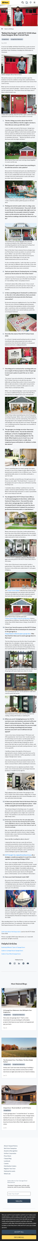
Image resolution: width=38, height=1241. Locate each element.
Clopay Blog (7, 1158)
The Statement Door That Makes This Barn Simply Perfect (18, 1061)
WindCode (7, 1173)
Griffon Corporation (10, 1153)
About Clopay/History (10, 1146)
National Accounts (9, 1171)
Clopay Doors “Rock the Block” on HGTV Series (17, 1108)
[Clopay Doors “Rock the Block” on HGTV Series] (19, 1095)
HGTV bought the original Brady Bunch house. (18, 855)
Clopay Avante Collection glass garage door (18, 633)
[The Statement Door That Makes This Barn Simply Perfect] (19, 1047)
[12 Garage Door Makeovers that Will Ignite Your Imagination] (19, 998)
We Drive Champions (10, 1148)
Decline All (19, 1237)
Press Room (7, 1156)
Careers (6, 1163)
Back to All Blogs (9, 29)
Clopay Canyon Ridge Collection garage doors (17, 618)
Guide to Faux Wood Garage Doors (11, 954)
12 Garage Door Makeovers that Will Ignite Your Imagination (17, 1011)
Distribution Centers (10, 1166)
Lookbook (7, 1161)
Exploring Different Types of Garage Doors (13, 947)
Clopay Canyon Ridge (13, 590)
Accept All (19, 1232)
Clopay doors (17, 931)
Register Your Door (10, 1168)
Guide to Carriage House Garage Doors (12, 950)
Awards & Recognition (10, 1151)
